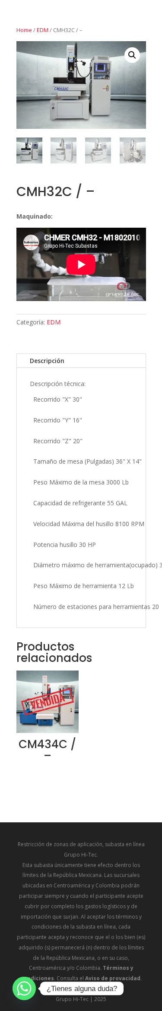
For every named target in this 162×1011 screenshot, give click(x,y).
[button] (132, 55)
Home (24, 30)
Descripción (47, 361)
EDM (42, 30)
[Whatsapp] (24, 988)
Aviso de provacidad (112, 978)
